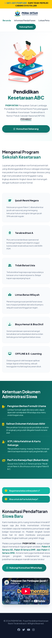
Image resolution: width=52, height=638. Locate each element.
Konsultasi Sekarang (27, 128)
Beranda (7, 20)
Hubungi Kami (26, 27)
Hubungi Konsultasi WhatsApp (25, 567)
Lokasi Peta (44, 20)
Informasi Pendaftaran (24, 20)
